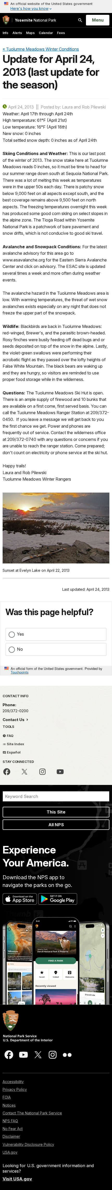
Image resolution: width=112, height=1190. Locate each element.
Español (13, 752)
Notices (9, 1105)
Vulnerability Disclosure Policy (28, 1144)
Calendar (46, 33)
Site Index (15, 744)
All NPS (56, 824)
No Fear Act (13, 1128)
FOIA (7, 1097)
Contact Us (14, 719)
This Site (56, 812)
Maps (30, 33)
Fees (61, 33)
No (20, 649)
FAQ (10, 736)
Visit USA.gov (17, 1178)
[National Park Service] (6, 20)
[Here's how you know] (56, 6)
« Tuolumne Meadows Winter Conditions (41, 49)
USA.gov (10, 1152)
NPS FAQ (10, 1121)
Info (5, 33)
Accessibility (13, 1081)
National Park (35, 20)
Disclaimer (11, 1136)
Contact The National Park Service (32, 1113)
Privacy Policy (15, 1089)
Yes (20, 634)
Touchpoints (19, 672)
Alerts (17, 33)
